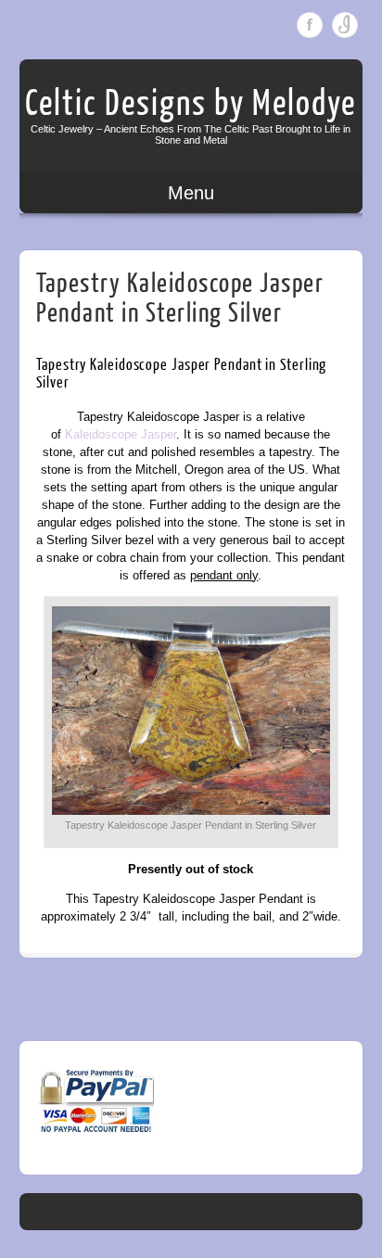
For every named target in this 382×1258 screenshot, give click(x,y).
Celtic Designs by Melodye (190, 103)
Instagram (345, 25)
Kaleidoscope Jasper (120, 434)
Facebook (310, 25)
